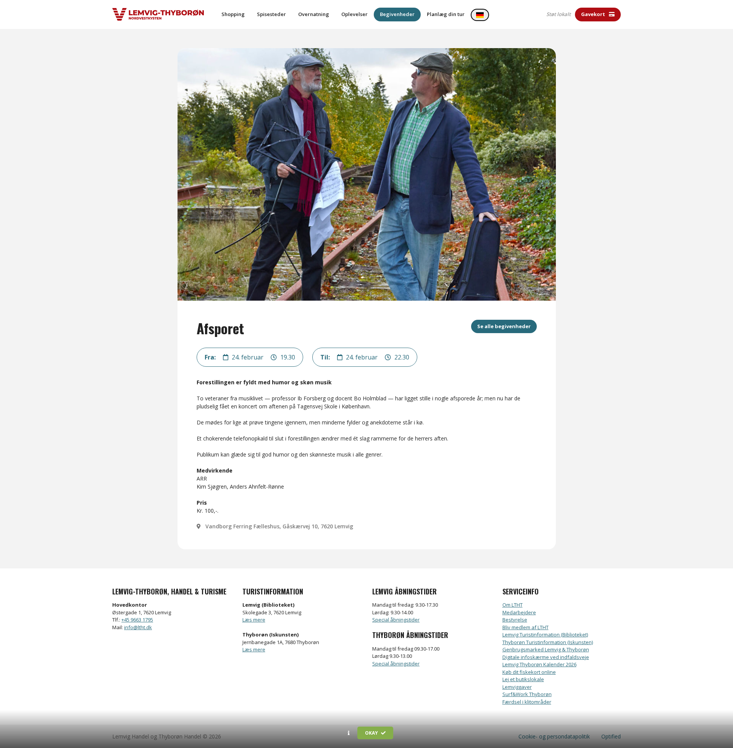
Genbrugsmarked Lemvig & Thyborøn (545, 649)
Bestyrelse (514, 619)
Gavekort (593, 14)
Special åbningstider (396, 619)
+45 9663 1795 (137, 619)
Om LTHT (512, 604)
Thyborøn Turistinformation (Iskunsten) (547, 642)
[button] (349, 733)
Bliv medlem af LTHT (525, 627)
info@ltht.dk (138, 627)
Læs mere (253, 619)
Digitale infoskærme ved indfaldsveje (545, 657)
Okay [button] (372, 733)
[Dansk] (480, 15)
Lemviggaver (517, 686)
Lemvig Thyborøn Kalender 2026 (539, 664)
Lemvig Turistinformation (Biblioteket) (545, 634)
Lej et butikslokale (523, 679)
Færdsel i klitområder (526, 701)
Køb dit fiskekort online (529, 672)
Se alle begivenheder (504, 326)
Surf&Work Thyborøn (527, 694)
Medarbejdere (519, 612)
